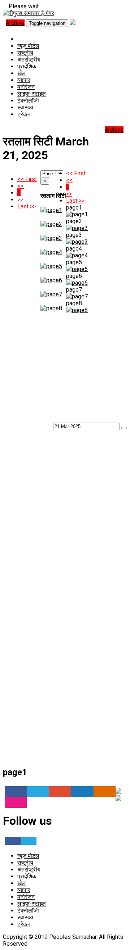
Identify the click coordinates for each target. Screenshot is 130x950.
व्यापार (23, 80)
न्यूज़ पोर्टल (28, 45)
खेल (21, 73)
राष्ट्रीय (25, 52)
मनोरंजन (26, 87)
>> (20, 199)
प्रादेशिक (26, 66)
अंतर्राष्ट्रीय (28, 59)
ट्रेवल (23, 114)
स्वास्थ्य (25, 107)
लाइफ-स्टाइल (31, 93)
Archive (15, 22)
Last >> (26, 206)
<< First (27, 179)
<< (20, 186)
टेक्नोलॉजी (28, 100)
